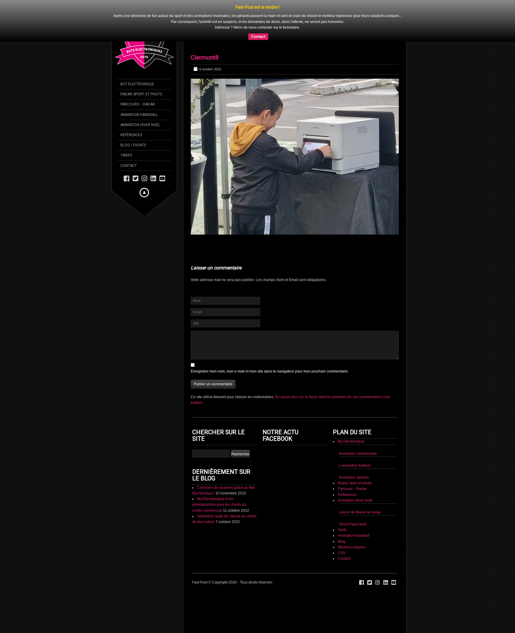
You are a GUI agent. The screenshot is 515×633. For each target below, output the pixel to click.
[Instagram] (144, 178)
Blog (341, 541)
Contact (258, 36)
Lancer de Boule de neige (360, 512)
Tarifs (342, 530)
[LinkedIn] (153, 178)
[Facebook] (126, 178)
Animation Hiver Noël (355, 500)
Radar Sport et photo (355, 483)
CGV (342, 553)
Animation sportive (354, 477)
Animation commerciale (358, 454)
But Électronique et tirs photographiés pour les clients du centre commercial (219, 504)
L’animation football (354, 465)
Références (347, 495)
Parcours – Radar (352, 489)
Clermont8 (204, 57)
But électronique (351, 441)
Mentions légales (352, 547)
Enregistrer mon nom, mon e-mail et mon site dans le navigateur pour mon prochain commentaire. (270, 371)
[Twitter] (135, 178)
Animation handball (354, 535)
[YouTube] (162, 178)
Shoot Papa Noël (353, 524)
